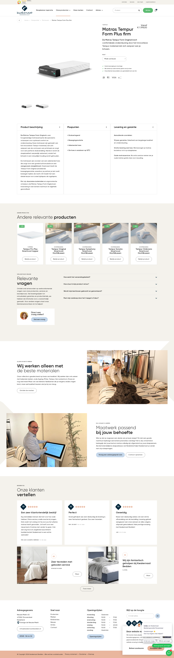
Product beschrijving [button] (32, 127)
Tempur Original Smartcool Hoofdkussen (58, 251)
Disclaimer (82, 654)
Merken (53, 617)
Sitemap (91, 654)
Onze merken (78, 10)
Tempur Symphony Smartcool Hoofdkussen (87, 251)
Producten (54, 614)
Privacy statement (71, 654)
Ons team (140, 2)
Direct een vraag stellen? (37, 313)
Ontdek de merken (27, 390)
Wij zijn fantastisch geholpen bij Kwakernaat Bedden (137, 563)
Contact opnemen (135, 455)
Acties (53, 625)
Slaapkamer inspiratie (44, 10)
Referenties (55, 620)
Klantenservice (150, 2)
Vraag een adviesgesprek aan (110, 455)
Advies (98, 10)
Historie (124, 2)
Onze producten (62, 10)
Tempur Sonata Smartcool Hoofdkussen (115, 251)
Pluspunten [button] (73, 127)
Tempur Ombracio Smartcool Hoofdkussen (144, 251)
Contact (89, 10)
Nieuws (132, 2)
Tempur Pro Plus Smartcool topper (30, 250)
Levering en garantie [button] (125, 127)
